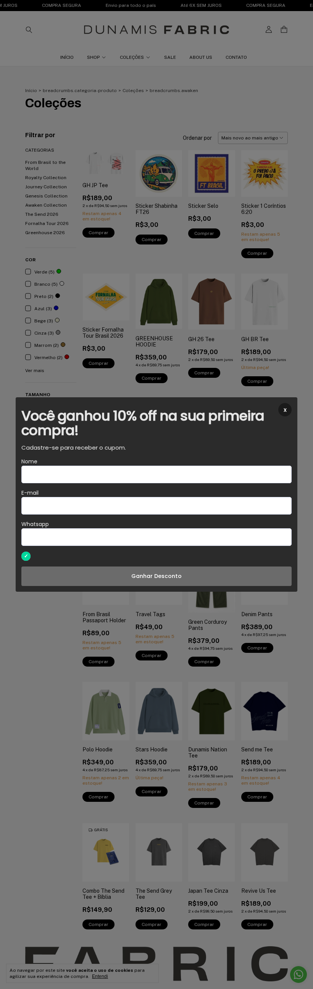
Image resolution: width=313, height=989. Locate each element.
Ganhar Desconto (156, 576)
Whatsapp (35, 524)
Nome (29, 461)
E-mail (30, 493)
